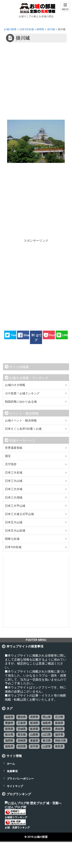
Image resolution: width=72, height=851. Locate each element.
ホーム (11, 763)
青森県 (34, 740)
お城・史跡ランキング (17, 827)
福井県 (59, 734)
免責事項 (12, 771)
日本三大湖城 (13, 497)
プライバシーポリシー (20, 778)
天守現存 (11, 464)
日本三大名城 (13, 472)
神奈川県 (60, 740)
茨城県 (22, 728)
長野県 (34, 716)
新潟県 (34, 722)
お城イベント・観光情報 (21, 420)
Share (27, 335)
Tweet (15, 335)
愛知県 (22, 716)
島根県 (59, 722)
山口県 (47, 734)
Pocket (54, 335)
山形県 (47, 746)
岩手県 (34, 746)
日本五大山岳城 (15, 530)
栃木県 (9, 734)
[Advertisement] (36, 84)
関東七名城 (12, 539)
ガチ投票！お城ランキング (22, 393)
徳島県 (9, 746)
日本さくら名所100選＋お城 (23, 428)
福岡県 (9, 740)
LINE (65, 335)
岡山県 (47, 716)
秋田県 (22, 746)
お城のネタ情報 (15, 385)
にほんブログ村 (15, 807)
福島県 (47, 722)
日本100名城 (13, 547)
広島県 (22, 722)
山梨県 (34, 734)
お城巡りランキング (16, 817)
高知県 (59, 728)
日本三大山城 (13, 481)
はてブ (38, 337)
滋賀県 (9, 716)
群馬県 (9, 728)
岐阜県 (34, 728)
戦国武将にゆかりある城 (21, 401)
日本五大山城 (13, 522)
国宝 (8, 456)
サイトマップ (15, 786)
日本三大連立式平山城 (19, 514)
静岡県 (47, 728)
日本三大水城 (13, 489)
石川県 (59, 716)
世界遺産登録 (13, 448)
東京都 (22, 734)
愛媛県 (9, 722)
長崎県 (22, 740)
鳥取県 (59, 746)
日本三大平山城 (15, 506)
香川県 (47, 740)
